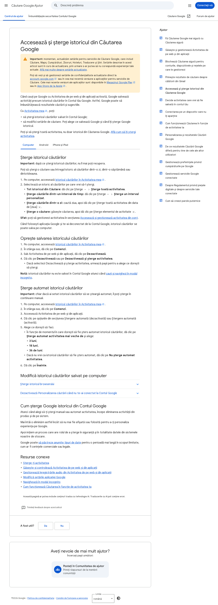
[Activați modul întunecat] (118, 598)
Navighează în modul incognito (41, 482)
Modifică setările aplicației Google (44, 477)
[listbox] (103, 598)
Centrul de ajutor (14, 16)
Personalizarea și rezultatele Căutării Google (185, 137)
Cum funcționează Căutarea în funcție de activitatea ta (57, 487)
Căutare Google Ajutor (27, 5)
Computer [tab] (28, 144)
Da (45, 525)
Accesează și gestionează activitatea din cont (109, 218)
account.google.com (42, 78)
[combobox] (117, 5)
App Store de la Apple (50, 86)
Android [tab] (43, 144)
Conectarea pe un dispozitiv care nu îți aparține (185, 113)
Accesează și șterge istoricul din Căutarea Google (184, 90)
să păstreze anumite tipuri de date (59, 442)
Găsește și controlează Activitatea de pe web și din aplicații (60, 468)
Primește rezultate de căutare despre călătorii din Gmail (186, 79)
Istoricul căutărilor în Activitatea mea (78, 180)
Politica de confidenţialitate (40, 598)
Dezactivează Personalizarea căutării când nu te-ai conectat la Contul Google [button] (68, 393)
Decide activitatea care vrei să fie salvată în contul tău (184, 102)
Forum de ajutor (206, 16)
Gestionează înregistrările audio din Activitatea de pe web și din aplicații (67, 472)
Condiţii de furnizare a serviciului (72, 598)
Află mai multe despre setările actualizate (63, 69)
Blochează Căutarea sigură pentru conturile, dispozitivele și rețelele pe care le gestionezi (185, 65)
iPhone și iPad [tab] (60, 144)
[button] (6, 5)
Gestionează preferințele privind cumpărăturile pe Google (183, 164)
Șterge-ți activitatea (36, 463)
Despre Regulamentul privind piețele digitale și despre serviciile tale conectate (185, 189)
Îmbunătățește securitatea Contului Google (52, 16)
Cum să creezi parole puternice (182, 200)
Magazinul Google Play (120, 82)
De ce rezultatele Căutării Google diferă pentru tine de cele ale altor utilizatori (184, 150)
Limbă (98, 594)
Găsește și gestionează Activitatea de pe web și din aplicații (186, 52)
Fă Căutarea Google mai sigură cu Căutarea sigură (184, 40)
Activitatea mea (34, 111)
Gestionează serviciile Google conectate (182, 175)
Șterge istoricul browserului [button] (37, 384)
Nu (62, 525)
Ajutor (163, 30)
